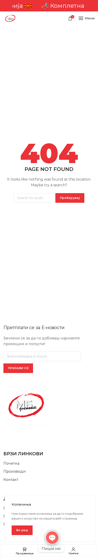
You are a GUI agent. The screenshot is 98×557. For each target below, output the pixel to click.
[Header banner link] (49, 5)
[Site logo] (10, 18)
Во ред (22, 530)
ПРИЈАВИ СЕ (18, 368)
